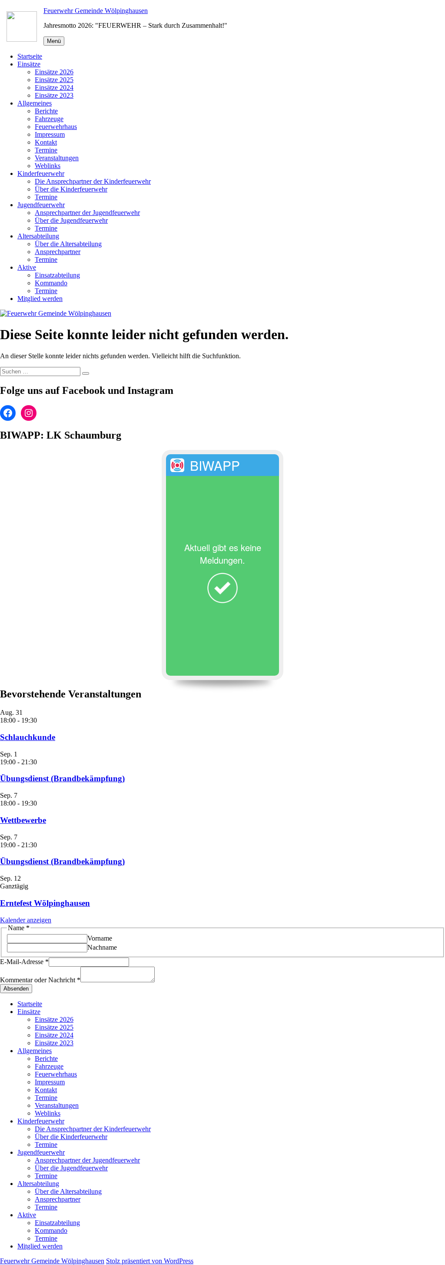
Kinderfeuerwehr (40, 173)
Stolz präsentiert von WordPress (149, 1261)
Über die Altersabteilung (68, 244)
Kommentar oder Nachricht (40, 980)
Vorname (99, 938)
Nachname (102, 947)
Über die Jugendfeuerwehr (71, 220)
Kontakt (46, 142)
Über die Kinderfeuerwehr (71, 189)
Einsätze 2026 (54, 72)
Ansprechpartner (57, 251)
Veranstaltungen (57, 158)
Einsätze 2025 (54, 79)
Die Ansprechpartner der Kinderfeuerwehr (93, 181)
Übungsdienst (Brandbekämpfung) (62, 778)
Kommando (51, 283)
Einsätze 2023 (54, 95)
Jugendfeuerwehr (41, 204)
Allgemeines (34, 103)
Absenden (16, 988)
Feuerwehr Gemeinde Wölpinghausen (95, 10)
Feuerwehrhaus (56, 126)
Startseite (29, 56)
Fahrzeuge (49, 118)
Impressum (50, 134)
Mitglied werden (40, 298)
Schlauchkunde (27, 737)
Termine (46, 150)
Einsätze (28, 64)
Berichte (46, 111)
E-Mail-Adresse (24, 961)
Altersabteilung (38, 236)
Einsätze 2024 (54, 87)
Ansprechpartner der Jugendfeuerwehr (87, 212)
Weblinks (47, 165)
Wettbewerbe (23, 820)
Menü (54, 41)
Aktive (26, 267)
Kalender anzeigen (25, 920)
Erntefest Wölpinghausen (45, 903)
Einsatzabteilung (57, 275)
